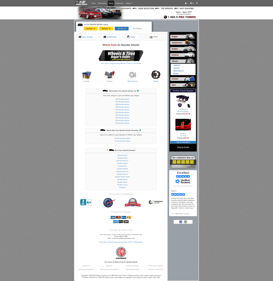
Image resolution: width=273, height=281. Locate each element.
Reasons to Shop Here (156, 269)
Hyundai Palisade (122, 169)
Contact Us (86, 266)
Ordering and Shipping (86, 269)
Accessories (119, 3)
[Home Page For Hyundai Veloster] (82, 2)
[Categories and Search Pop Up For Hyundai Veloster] (197, 3)
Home (94, 3)
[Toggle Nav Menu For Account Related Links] (186, 3)
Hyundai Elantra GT (122, 161)
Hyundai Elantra (122, 158)
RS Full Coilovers (183, 111)
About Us (109, 266)
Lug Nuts (109, 81)
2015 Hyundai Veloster (122, 115)
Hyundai (89, 28)
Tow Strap (183, 135)
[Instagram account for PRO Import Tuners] (185, 221)
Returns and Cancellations (109, 269)
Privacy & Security (133, 266)
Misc (174, 85)
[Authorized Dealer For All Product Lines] (109, 202)
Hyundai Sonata (122, 179)
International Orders (132, 269)
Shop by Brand (183, 147)
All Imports (122, 187)
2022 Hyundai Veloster (122, 99)
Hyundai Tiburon (122, 182)
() (193, 3)
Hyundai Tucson (122, 185)
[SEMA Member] (121, 252)
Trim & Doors (137, 28)
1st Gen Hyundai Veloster (122, 141)
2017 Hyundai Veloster (122, 110)
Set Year (121, 28)
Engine (175, 37)
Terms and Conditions (156, 266)
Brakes (175, 49)
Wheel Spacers (133, 81)
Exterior (175, 55)
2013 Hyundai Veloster (122, 120)
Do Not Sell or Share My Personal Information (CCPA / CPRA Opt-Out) (121, 242)
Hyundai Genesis (122, 163)
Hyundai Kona (122, 166)
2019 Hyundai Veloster (122, 107)
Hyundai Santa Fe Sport (122, 177)
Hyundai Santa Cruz (122, 171)
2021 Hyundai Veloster (122, 102)
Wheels (155, 81)
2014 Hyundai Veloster (122, 118)
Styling (111, 3)
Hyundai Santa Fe (122, 174)
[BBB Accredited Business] (86, 202)
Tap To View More (183, 142)
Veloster (105, 28)
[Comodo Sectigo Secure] (156, 202)
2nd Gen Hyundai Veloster (122, 138)
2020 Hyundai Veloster (122, 104)
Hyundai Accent (122, 155)
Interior (175, 79)
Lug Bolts (86, 81)
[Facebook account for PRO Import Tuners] (180, 221)
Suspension (177, 43)
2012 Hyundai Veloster (122, 123)
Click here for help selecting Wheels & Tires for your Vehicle (121, 63)
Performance (102, 3)
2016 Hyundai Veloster (122, 112)
